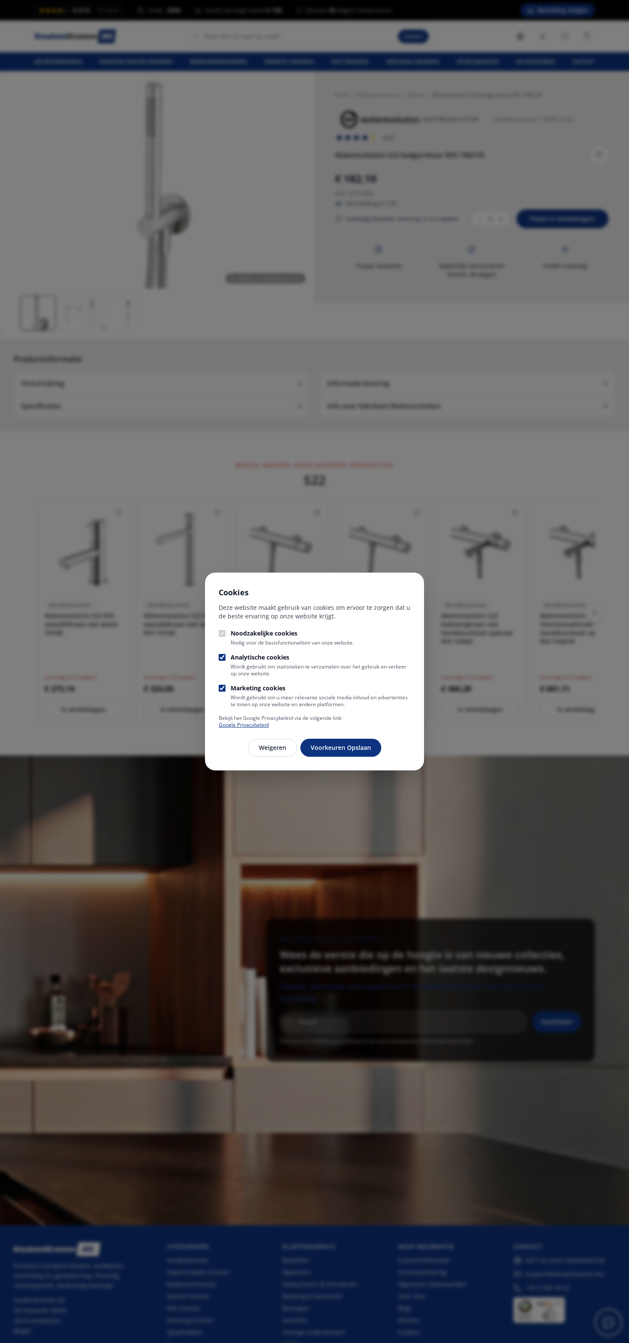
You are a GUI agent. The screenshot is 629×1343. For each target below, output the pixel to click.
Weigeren (272, 747)
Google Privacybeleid (244, 724)
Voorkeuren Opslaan (341, 747)
